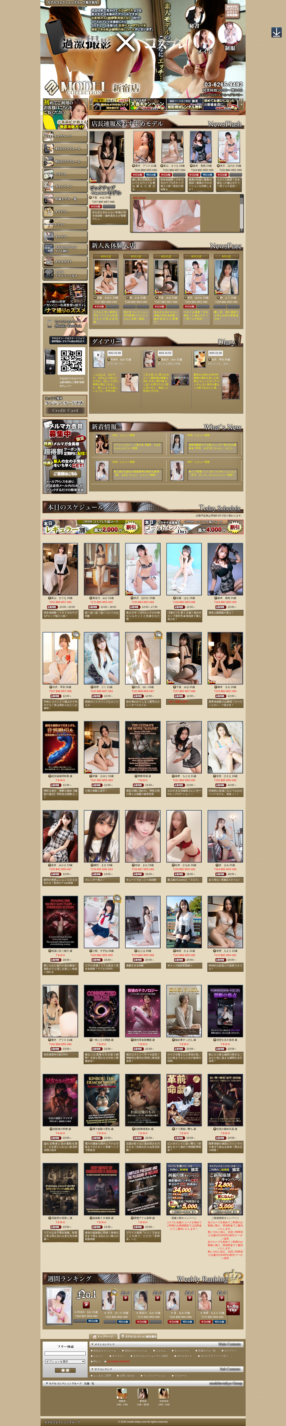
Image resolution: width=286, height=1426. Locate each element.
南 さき (135, 297)
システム (161, 1350)
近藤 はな (182, 598)
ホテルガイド (184, 1356)
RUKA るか (118, 359)
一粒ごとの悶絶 (101, 1039)
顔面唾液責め (142, 1129)
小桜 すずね (100, 950)
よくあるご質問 (102, 1375)
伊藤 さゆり (104, 297)
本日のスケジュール (104, 1350)
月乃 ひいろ (114, 1312)
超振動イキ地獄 (101, 1218)
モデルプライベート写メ (214, 1356)
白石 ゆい (141, 687)
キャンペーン (181, 1350)
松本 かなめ (182, 865)
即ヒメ (97, 1361)
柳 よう (225, 297)
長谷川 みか (168, 359)
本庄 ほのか (227, 165)
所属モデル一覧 (207, 1350)
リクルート (180, 1375)
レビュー (98, 1356)
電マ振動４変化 (101, 1129)
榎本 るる (224, 687)
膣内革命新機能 (143, 1039)
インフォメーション (154, 1375)
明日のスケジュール (136, 1350)
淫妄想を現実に (60, 1218)
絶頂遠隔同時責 (60, 776)
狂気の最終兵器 (225, 1129)
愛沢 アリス (142, 165)
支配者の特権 (60, 1129)
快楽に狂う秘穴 (60, 950)
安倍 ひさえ (223, 776)
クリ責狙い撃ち (184, 1129)
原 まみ (224, 865)
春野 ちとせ (182, 776)
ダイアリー (230, 1350)
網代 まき (100, 865)
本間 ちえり (223, 950)
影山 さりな (171, 165)
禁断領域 (143, 776)
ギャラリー (118, 1356)
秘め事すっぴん (184, 1039)
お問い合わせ (127, 1375)
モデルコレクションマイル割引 (150, 1356)
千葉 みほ (98, 197)
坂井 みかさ (58, 865)
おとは (141, 950)
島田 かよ (182, 950)
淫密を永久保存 (225, 1039)
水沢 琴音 (217, 359)
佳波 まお (141, 865)
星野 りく (100, 687)
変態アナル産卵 (143, 1218)
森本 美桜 (199, 165)
